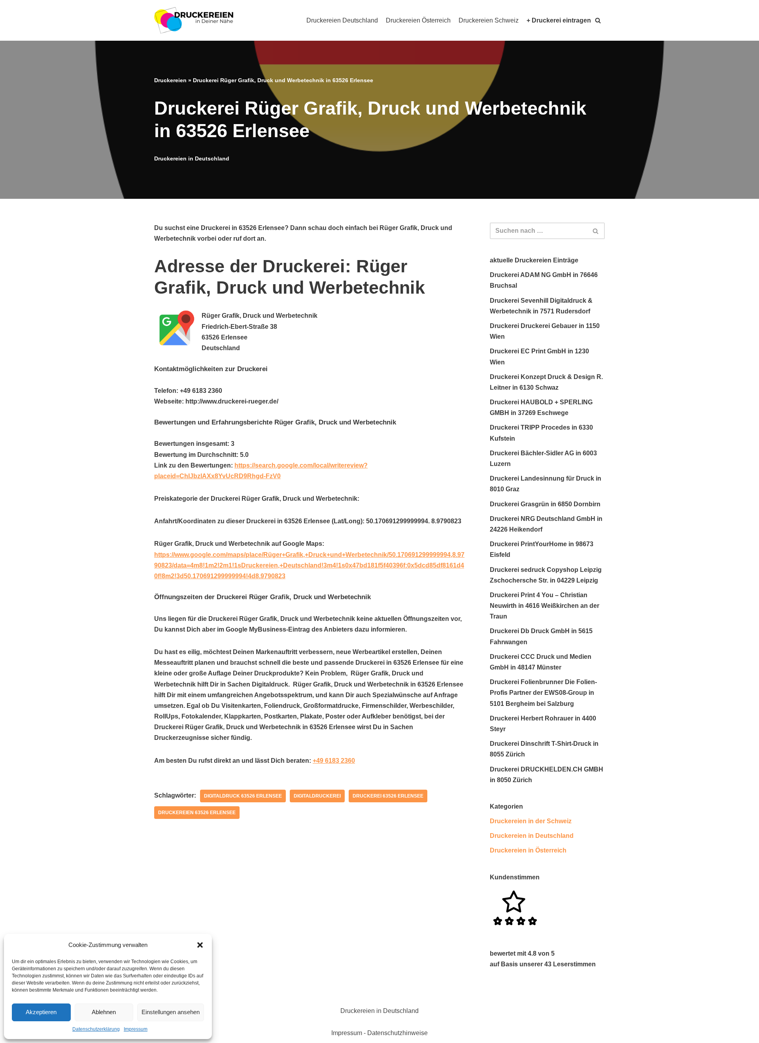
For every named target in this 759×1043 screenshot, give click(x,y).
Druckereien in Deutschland (191, 158)
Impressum (135, 1029)
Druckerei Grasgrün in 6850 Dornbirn (545, 504)
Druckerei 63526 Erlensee (388, 796)
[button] (200, 945)
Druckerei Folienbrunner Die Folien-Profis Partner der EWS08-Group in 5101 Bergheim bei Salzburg (543, 693)
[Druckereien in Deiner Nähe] (193, 20)
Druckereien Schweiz (489, 20)
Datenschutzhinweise (397, 1033)
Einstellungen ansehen (171, 1012)
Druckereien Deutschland (342, 20)
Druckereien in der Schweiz (531, 821)
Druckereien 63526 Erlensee (197, 812)
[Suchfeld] (596, 231)
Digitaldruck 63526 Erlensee (243, 796)
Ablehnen (104, 1012)
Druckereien (170, 80)
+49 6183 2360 (334, 760)
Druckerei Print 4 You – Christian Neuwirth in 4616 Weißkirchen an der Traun (544, 606)
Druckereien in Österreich (528, 850)
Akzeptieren (41, 1012)
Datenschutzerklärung (96, 1029)
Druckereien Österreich (418, 20)
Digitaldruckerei (317, 796)
